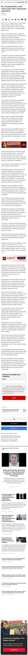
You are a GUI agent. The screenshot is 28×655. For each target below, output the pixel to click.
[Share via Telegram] (12, 19)
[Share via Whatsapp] (9, 19)
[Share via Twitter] (6, 19)
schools (20, 329)
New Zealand (4, 440)
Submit (14, 398)
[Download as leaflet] (18, 19)
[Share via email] (15, 19)
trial (21, 28)
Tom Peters (3, 13)
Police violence (13, 440)
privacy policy (8, 391)
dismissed (22, 111)
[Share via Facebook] (2, 19)
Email (4, 379)
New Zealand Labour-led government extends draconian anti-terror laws (10, 410)
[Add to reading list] (25, 19)
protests (20, 34)
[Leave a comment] (22, 19)
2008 (22, 77)
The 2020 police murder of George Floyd (10, 436)
